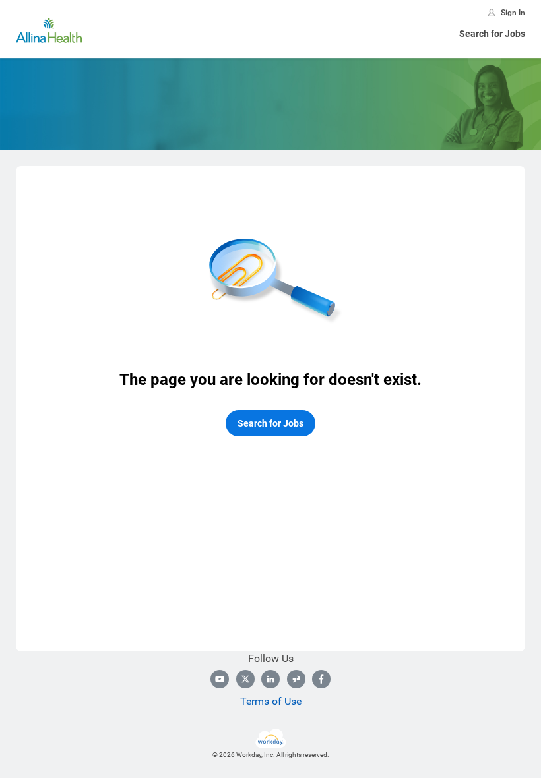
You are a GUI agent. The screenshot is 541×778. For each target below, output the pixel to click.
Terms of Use (271, 701)
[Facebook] (321, 679)
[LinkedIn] (270, 679)
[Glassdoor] (296, 679)
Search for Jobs (492, 33)
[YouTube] (219, 679)
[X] (245, 679)
